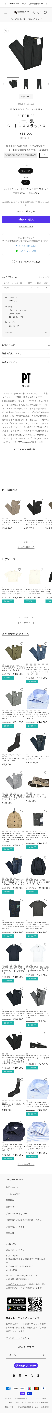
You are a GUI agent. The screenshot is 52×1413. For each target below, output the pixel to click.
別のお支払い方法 (26, 226)
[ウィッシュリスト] (39, 12)
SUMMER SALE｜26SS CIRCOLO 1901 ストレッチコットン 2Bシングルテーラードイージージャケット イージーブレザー (13, 837)
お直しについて (9, 361)
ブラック (25, 171)
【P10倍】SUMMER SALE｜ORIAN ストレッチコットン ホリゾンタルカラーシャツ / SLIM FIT (13, 1148)
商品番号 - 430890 (26, 104)
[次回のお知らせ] (46, 4)
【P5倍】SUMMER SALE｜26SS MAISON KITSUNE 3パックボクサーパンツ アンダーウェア (37, 837)
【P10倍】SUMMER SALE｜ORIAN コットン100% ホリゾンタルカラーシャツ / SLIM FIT (38, 1104)
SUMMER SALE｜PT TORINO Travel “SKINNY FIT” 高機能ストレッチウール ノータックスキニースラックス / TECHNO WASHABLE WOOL (13, 1060)
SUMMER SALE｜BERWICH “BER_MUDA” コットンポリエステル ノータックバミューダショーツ (13, 925)
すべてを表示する (26, 547)
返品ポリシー (14, 1402)
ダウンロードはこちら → (18, 1338)
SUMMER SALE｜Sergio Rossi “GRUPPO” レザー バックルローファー (38, 1058)
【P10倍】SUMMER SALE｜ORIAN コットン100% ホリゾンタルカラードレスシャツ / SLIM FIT (37, 715)
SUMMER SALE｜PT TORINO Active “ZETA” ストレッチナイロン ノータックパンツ (13, 668)
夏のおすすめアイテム (15, 634)
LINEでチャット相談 (27, 251)
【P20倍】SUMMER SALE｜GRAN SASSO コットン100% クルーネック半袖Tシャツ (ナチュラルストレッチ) (37, 925)
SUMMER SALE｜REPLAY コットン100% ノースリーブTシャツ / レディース (34, 592)
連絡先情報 (45, 1407)
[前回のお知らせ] (5, 4)
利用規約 (10, 1200)
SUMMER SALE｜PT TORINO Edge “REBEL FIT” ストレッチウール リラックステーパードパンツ (13, 715)
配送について (8, 345)
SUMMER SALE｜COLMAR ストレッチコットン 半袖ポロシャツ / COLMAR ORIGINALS (37, 969)
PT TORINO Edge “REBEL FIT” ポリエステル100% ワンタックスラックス (34, 522)
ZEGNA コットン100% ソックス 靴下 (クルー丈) (13, 759)
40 (25, 182)
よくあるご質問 (13, 1193)
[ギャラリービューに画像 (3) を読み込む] (39, 83)
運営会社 (10, 1233)
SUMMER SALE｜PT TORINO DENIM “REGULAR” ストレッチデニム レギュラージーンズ (13, 882)
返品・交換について (11, 353)
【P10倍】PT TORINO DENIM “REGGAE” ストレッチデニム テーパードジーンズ (13, 797)
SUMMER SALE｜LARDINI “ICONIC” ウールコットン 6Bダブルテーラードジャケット (38, 882)
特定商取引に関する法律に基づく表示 (24, 1220)
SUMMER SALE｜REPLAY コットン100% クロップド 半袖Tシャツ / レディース (12, 592)
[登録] (43, 1355)
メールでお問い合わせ (27, 246)
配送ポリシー (10, 1407)
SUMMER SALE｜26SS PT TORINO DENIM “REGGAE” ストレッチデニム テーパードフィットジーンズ (37, 671)
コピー (43, 155)
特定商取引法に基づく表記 (28, 1407)
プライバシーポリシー (16, 1213)
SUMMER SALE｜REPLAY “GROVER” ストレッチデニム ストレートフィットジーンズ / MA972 (37, 1014)
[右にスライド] (49, 84)
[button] (6, 12)
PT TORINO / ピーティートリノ (26, 109)
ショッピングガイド (15, 1226)
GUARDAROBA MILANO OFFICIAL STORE (30, 1399)
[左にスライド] (3, 84)
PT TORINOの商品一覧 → (26, 449)
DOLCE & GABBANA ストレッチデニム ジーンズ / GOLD (37, 758)
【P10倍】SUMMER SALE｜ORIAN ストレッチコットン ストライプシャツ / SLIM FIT (37, 1147)
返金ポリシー (12, 1207)
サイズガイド (44, 277)
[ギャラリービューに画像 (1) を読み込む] (13, 83)
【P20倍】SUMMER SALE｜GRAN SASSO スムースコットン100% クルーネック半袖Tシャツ (14, 970)
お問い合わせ (12, 1187)
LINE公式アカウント (15, 1284)
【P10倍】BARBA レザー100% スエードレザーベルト (37, 796)
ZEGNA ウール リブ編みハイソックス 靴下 (14, 1105)
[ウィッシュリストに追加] (19, 499)
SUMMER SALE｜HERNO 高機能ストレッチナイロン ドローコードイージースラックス (13, 1013)
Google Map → (13, 1269)
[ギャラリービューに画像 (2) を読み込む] (26, 83)
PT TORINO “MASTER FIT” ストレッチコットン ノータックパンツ (12, 522)
